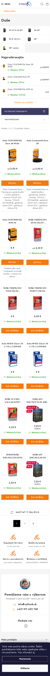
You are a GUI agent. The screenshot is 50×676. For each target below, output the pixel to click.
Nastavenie (25, 658)
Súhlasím (25, 668)
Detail (12, 183)
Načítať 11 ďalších (27, 512)
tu (34, 652)
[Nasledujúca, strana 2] (25, 523)
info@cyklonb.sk (27, 604)
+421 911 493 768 (27, 609)
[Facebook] (25, 625)
